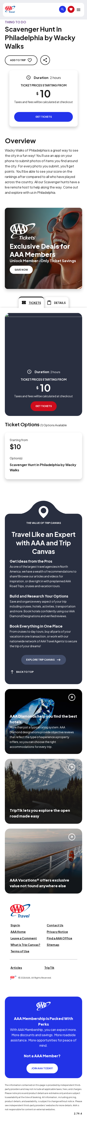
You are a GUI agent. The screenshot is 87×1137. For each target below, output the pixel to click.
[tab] (31, 302)
